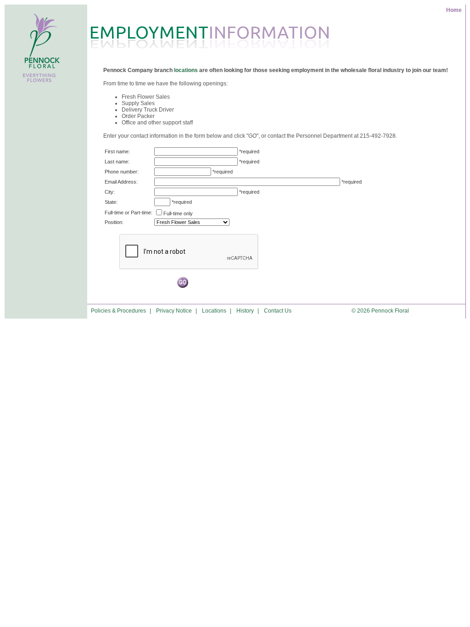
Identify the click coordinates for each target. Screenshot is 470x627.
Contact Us (277, 311)
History (245, 311)
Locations (214, 311)
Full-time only (178, 213)
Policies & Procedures (118, 311)
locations (186, 70)
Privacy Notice (174, 311)
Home (454, 10)
